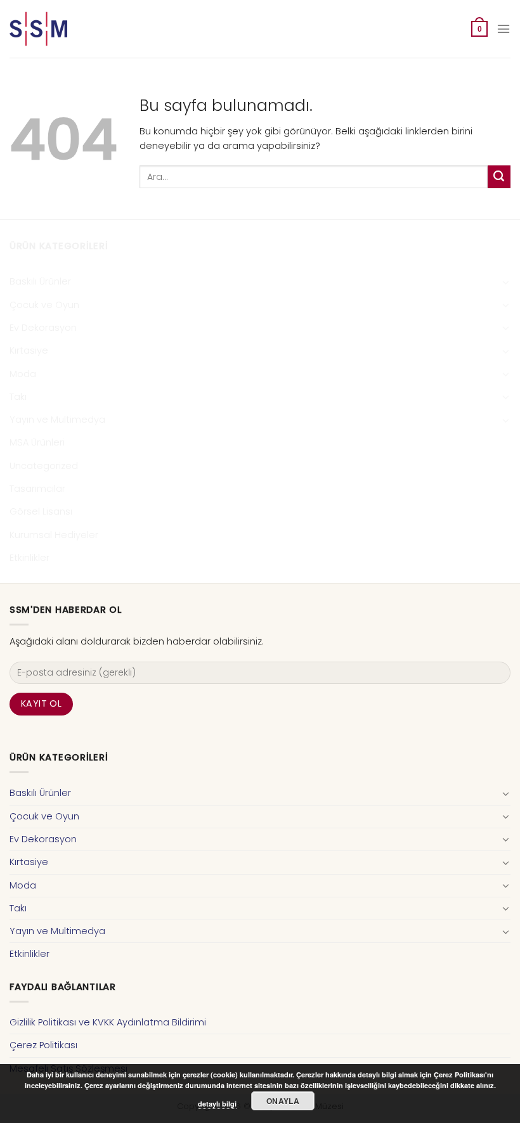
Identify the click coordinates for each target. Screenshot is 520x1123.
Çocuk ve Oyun (44, 304)
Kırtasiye (29, 350)
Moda (23, 374)
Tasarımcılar (37, 488)
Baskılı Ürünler (40, 281)
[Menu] (503, 29)
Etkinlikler (29, 557)
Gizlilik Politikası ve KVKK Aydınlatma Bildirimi (108, 1022)
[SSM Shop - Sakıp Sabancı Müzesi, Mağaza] (62, 29)
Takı (18, 396)
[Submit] (499, 176)
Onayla (282, 1101)
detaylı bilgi (217, 1103)
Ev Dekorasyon (43, 327)
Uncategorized (44, 465)
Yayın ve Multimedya (57, 419)
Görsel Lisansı (41, 511)
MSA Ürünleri (37, 442)
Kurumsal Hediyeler (54, 535)
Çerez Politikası (43, 1045)
